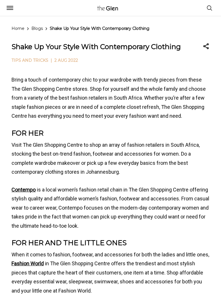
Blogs (37, 28)
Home (18, 28)
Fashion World (28, 263)
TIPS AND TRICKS (30, 60)
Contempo (24, 190)
